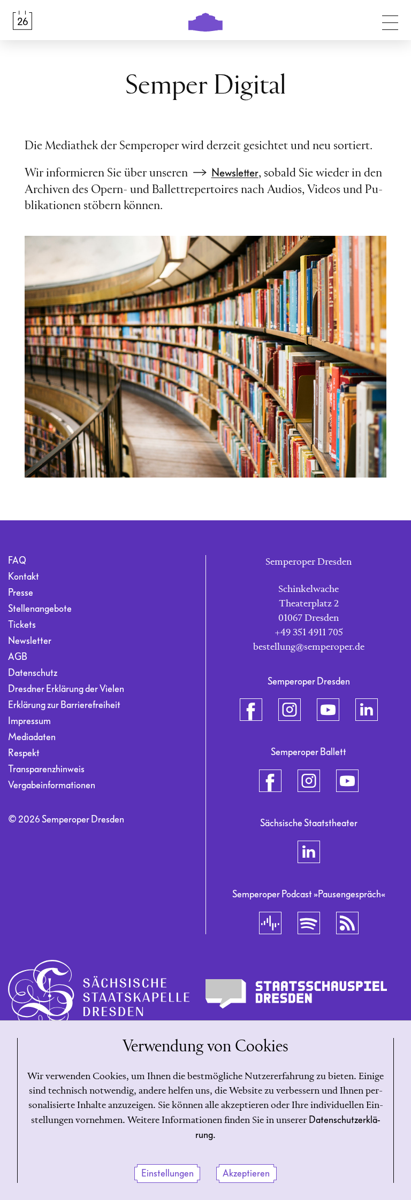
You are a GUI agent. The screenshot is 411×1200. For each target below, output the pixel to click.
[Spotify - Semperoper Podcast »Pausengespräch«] (309, 923)
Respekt (24, 753)
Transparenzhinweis (46, 769)
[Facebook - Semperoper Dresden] (251, 709)
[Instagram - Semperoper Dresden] (289, 709)
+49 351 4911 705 (309, 632)
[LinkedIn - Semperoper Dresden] (366, 709)
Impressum (29, 721)
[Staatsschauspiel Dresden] (296, 994)
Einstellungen (167, 1173)
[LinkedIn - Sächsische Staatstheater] (309, 852)
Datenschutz (32, 673)
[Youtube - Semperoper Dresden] (328, 709)
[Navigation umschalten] (390, 20)
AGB (17, 657)
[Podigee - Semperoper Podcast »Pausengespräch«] (270, 923)
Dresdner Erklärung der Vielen (66, 689)
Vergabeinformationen (51, 785)
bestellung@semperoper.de (308, 647)
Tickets (22, 625)
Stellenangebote (40, 609)
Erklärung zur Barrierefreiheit (64, 705)
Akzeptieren (246, 1173)
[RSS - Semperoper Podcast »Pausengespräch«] (347, 923)
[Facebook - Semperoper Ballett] (270, 781)
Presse (20, 593)
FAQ (17, 561)
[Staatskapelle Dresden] (98, 994)
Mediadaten (32, 737)
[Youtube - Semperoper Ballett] (347, 781)
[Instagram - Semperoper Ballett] (309, 781)
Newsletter (234, 173)
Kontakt (23, 577)
